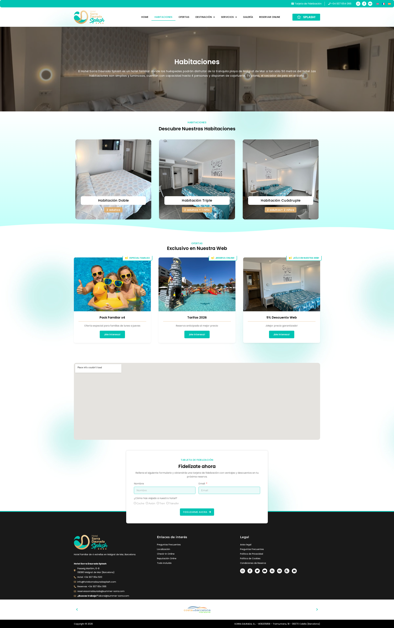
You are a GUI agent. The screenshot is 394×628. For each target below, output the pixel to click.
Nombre (139, 483)
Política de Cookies (250, 558)
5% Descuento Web (281, 317)
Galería (248, 17)
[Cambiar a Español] (389, 4)
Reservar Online (269, 17)
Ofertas (184, 17)
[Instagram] (358, 4)
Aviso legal (245, 544)
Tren (162, 503)
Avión (152, 503)
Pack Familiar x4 (112, 317)
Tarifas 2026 (197, 317)
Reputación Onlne (166, 558)
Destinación (203, 17)
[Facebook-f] (364, 4)
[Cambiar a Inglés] (378, 4)
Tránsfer (174, 503)
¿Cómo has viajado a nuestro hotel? (155, 498)
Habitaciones (163, 17)
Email (202, 483)
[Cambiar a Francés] (383, 4)
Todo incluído (164, 563)
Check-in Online (166, 553)
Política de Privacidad (251, 553)
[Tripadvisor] (370, 4)
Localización (163, 549)
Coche (140, 503)
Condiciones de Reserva (253, 563)
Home (144, 17)
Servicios (227, 17)
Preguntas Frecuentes (169, 544)
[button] (76, 609)
